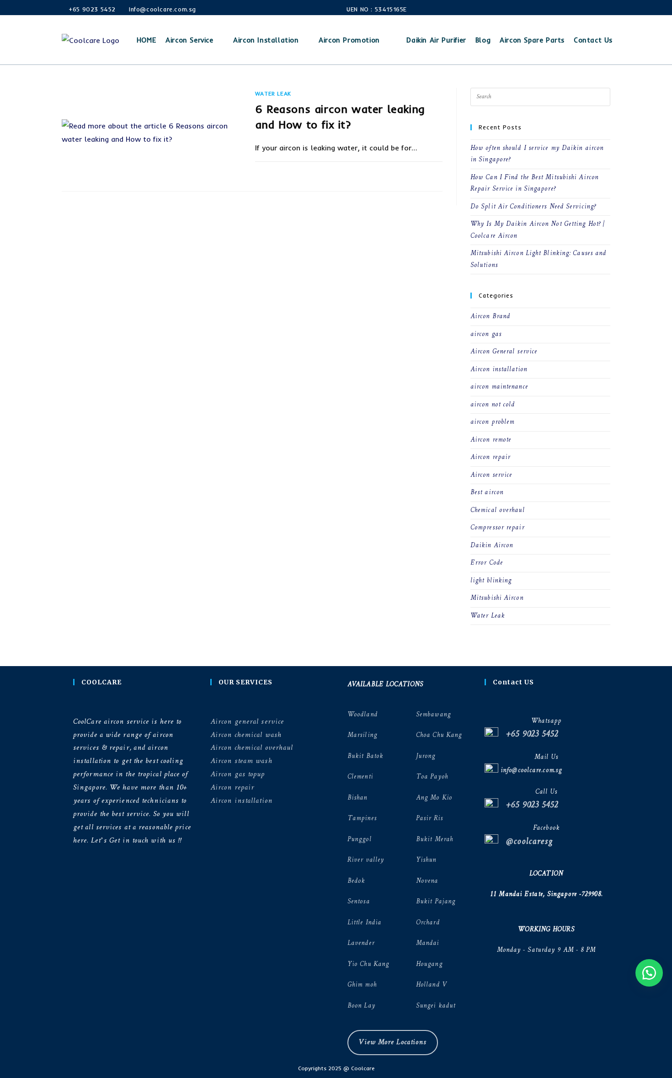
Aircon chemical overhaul (251, 748)
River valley (365, 860)
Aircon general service (247, 722)
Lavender (360, 943)
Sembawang (433, 715)
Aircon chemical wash (246, 735)
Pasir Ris (429, 818)
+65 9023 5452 (91, 9)
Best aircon (486, 493)
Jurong (426, 756)
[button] (649, 973)
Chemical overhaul (497, 510)
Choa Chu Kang (439, 735)
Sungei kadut (435, 1006)
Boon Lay (361, 1006)
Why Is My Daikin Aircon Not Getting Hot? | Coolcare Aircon (537, 230)
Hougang (429, 964)
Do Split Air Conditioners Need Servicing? (533, 207)
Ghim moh (362, 985)
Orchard (428, 923)
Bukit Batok (365, 756)
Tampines (362, 818)
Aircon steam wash (241, 761)
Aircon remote (490, 440)
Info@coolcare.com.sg (162, 9)
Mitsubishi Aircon (496, 598)
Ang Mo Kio (434, 798)
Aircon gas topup (237, 774)
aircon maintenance (499, 387)
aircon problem (492, 422)
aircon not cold (492, 405)
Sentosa (358, 902)
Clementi (360, 777)
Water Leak (273, 93)
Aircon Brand (490, 317)
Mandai (427, 943)
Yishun (426, 860)
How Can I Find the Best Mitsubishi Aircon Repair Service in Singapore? (534, 184)
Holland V (431, 985)
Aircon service (491, 475)
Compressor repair (497, 528)
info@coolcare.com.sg (530, 770)
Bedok (356, 881)
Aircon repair (490, 457)
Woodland (362, 715)
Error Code (486, 563)
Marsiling (362, 735)
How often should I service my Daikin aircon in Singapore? (536, 154)
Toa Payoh (432, 777)
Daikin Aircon (491, 546)
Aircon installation (498, 370)
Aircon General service (503, 352)
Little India (364, 923)
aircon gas (485, 334)
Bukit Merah (434, 840)
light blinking (491, 581)
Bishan (357, 798)
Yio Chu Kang (368, 964)
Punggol (359, 840)
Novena (427, 881)
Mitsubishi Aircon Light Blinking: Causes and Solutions (538, 259)
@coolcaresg (525, 842)
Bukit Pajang (435, 902)
